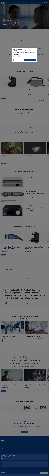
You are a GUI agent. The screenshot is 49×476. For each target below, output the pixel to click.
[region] (24, 55)
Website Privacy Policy (18, 54)
